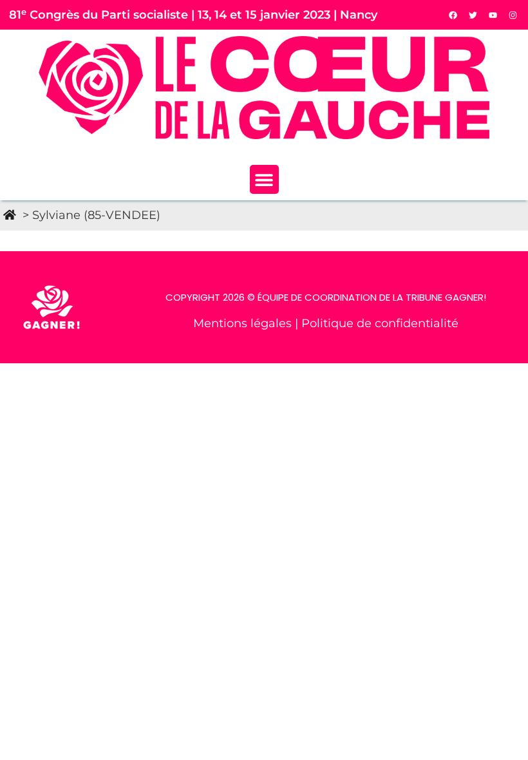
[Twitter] (473, 14)
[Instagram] (513, 14)
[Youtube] (493, 14)
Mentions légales (244, 323)
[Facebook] (453, 14)
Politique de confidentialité (379, 323)
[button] (264, 179)
